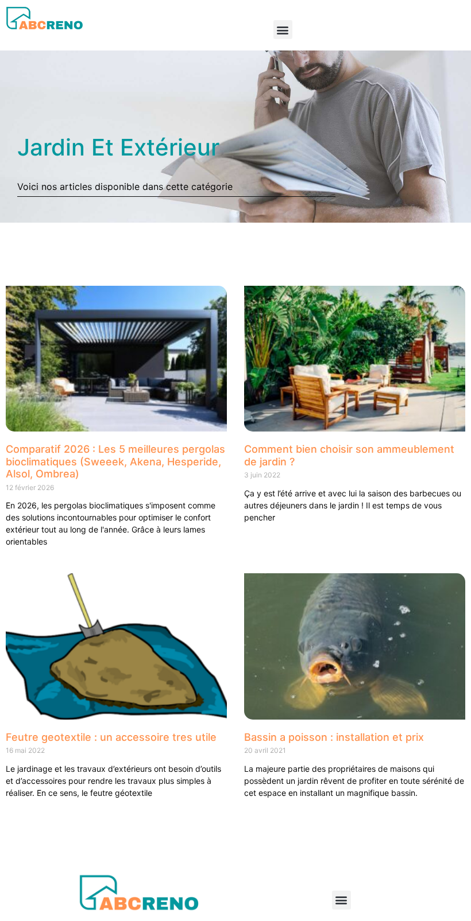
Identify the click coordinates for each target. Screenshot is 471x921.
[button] (282, 29)
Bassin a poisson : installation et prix (334, 737)
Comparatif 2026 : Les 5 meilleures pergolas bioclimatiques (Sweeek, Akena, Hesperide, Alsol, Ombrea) (115, 461)
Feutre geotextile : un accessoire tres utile (111, 737)
